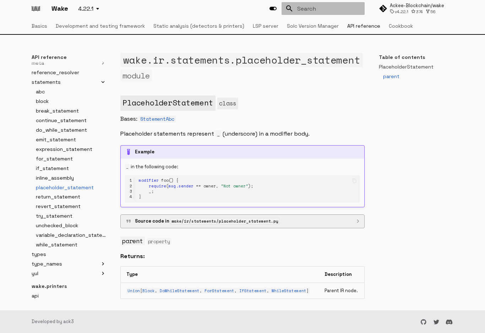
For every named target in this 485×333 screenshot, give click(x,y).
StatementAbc (157, 118)
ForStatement (219, 291)
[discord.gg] (449, 321)
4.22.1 (85, 8)
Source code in (206, 221)
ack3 (68, 321)
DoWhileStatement (180, 291)
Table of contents (402, 57)
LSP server (265, 26)
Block (148, 291)
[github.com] (423, 321)
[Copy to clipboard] (354, 180)
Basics (39, 26)
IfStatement (253, 291)
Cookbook (401, 26)
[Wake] (36, 8)
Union (133, 291)
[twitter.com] (436, 321)
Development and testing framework (100, 26)
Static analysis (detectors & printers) (198, 26)
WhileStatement (289, 291)
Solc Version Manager (313, 26)
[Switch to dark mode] (273, 8)
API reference (363, 26)
